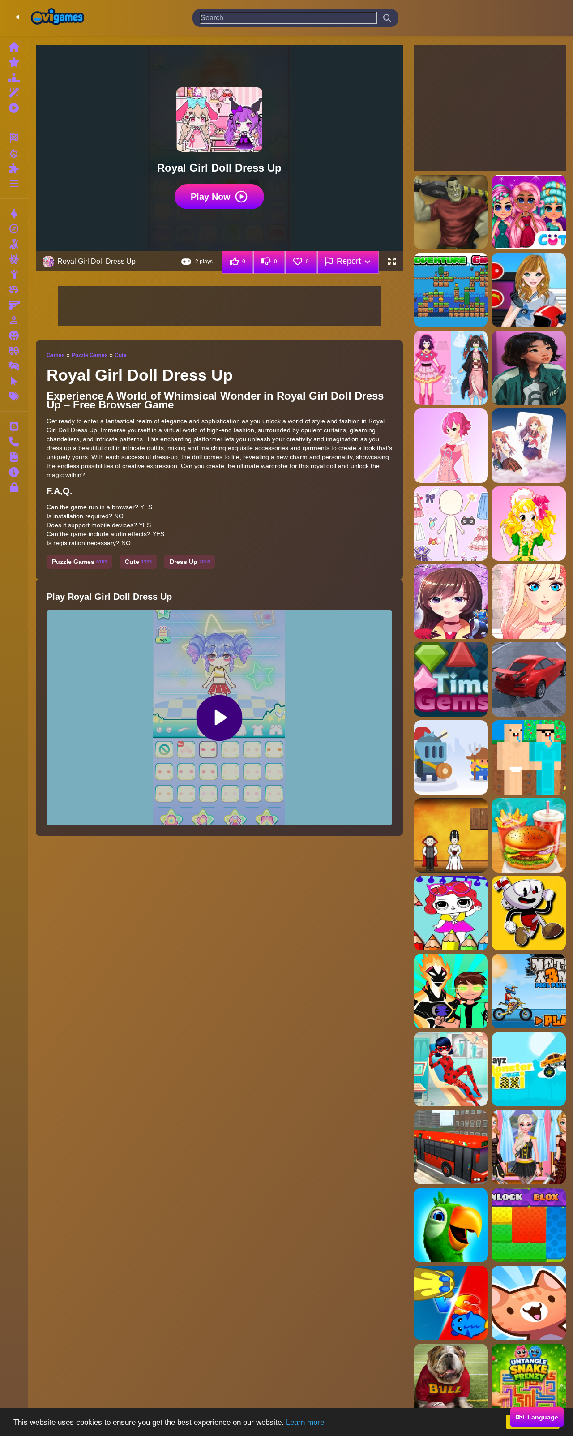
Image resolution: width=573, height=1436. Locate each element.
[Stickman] (14, 274)
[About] (14, 472)
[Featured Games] (14, 92)
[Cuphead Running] (529, 913)
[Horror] (14, 335)
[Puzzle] (14, 168)
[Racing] (14, 138)
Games (56, 355)
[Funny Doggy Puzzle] (451, 1381)
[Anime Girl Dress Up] (451, 523)
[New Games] (14, 62)
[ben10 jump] (451, 991)
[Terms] (14, 456)
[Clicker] (14, 381)
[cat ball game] (529, 1303)
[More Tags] (14, 396)
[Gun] (14, 305)
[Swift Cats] (451, 1303)
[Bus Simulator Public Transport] (451, 1147)
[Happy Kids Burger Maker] (529, 835)
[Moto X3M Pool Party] (529, 991)
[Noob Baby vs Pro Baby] (529, 757)
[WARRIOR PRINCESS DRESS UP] (529, 1147)
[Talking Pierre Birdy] (451, 1225)
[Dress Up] (14, 213)
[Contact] (14, 441)
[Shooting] (14, 244)
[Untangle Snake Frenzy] (529, 1381)
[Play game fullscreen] (392, 262)
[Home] (14, 47)
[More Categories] (14, 183)
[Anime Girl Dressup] (529, 523)
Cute (121, 355)
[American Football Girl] (529, 290)
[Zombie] (14, 259)
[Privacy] (14, 487)
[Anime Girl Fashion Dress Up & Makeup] (529, 601)
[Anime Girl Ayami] (451, 445)
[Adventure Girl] (451, 290)
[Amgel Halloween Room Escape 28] (451, 835)
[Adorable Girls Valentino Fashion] (529, 212)
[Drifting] (14, 366)
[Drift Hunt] (529, 679)
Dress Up (190, 561)
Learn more (305, 1422)
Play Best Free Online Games (57, 18)
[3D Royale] (451, 212)
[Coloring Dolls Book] (451, 913)
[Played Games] (14, 108)
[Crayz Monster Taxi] (529, 1069)
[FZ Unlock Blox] (529, 1225)
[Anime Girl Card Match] (529, 445)
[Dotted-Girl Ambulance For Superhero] (451, 1069)
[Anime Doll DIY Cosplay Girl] (451, 368)
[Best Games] (14, 77)
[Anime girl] (529, 368)
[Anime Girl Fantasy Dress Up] (451, 601)
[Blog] (14, 426)
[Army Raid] (451, 757)
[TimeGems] (451, 679)
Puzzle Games (90, 355)
